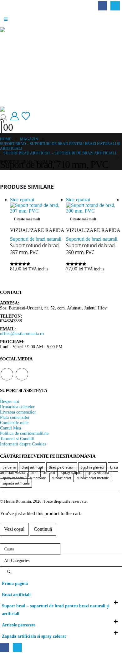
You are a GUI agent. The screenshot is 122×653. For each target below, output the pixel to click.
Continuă (43, 529)
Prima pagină (15, 583)
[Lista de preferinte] (26, 116)
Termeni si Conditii (17, 438)
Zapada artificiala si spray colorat (34, 636)
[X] (114, 5)
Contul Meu (10, 427)
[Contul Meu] (14, 116)
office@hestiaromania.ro (22, 333)
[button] (6, 19)
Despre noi (9, 401)
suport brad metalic (93, 477)
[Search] (9, 572)
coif (34, 472)
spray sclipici (71, 472)
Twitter (22, 374)
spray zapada (13, 477)
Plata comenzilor (15, 417)
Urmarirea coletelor (17, 406)
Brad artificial (32, 467)
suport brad (61, 477)
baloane (9, 467)
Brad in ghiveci (92, 467)
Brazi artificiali (16, 594)
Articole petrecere (18, 624)
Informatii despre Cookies (23, 443)
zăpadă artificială (16, 483)
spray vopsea (98, 472)
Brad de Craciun (61, 467)
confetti (49, 472)
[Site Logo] (18, 109)
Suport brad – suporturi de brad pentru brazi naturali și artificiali (55, 609)
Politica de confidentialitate (24, 433)
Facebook (7, 374)
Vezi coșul (14, 529)
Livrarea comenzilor (18, 411)
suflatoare (38, 477)
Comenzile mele (14, 422)
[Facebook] (102, 5)
